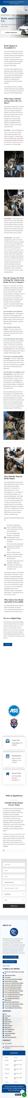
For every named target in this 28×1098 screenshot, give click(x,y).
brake (21, 254)
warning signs (18, 306)
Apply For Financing (14, 3)
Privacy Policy (6, 965)
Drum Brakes (7, 218)
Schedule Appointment (11, 32)
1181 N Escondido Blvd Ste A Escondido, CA (16, 778)
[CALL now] (24, 1094)
